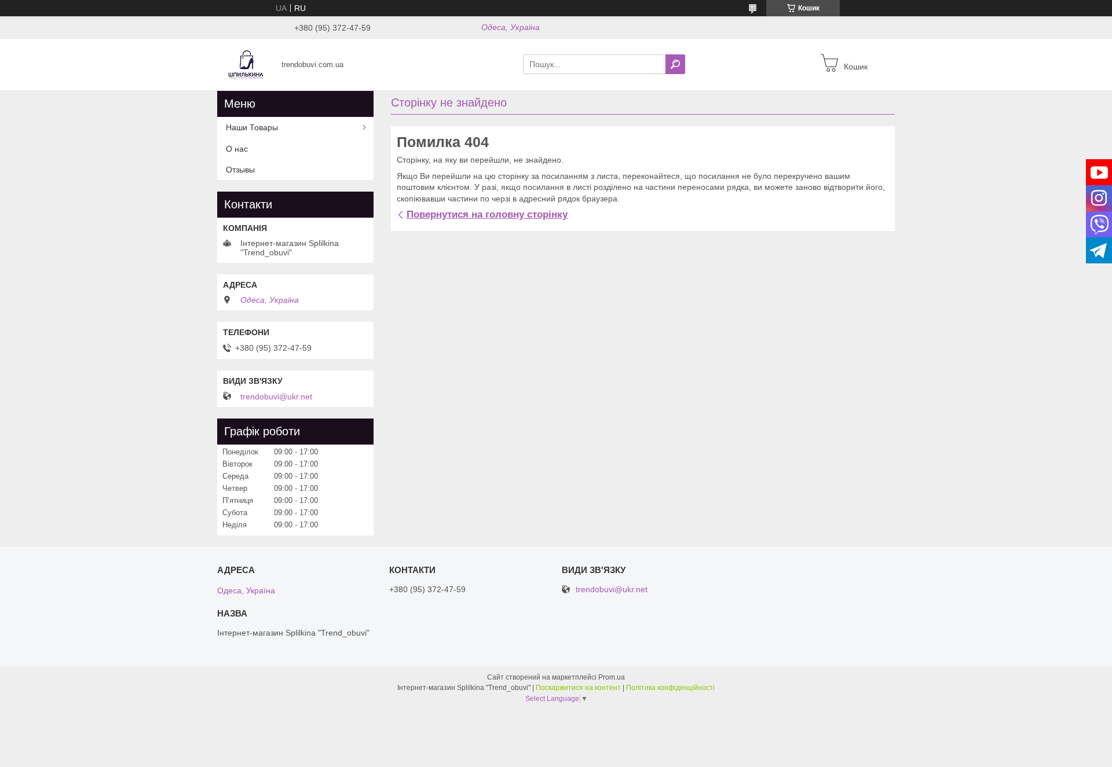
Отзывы (240, 169)
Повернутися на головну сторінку (487, 214)
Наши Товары (252, 127)
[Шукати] (675, 64)
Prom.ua (611, 677)
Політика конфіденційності (670, 688)
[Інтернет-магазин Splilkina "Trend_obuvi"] (246, 63)
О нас (237, 148)
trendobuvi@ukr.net (276, 396)
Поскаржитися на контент (578, 688)
